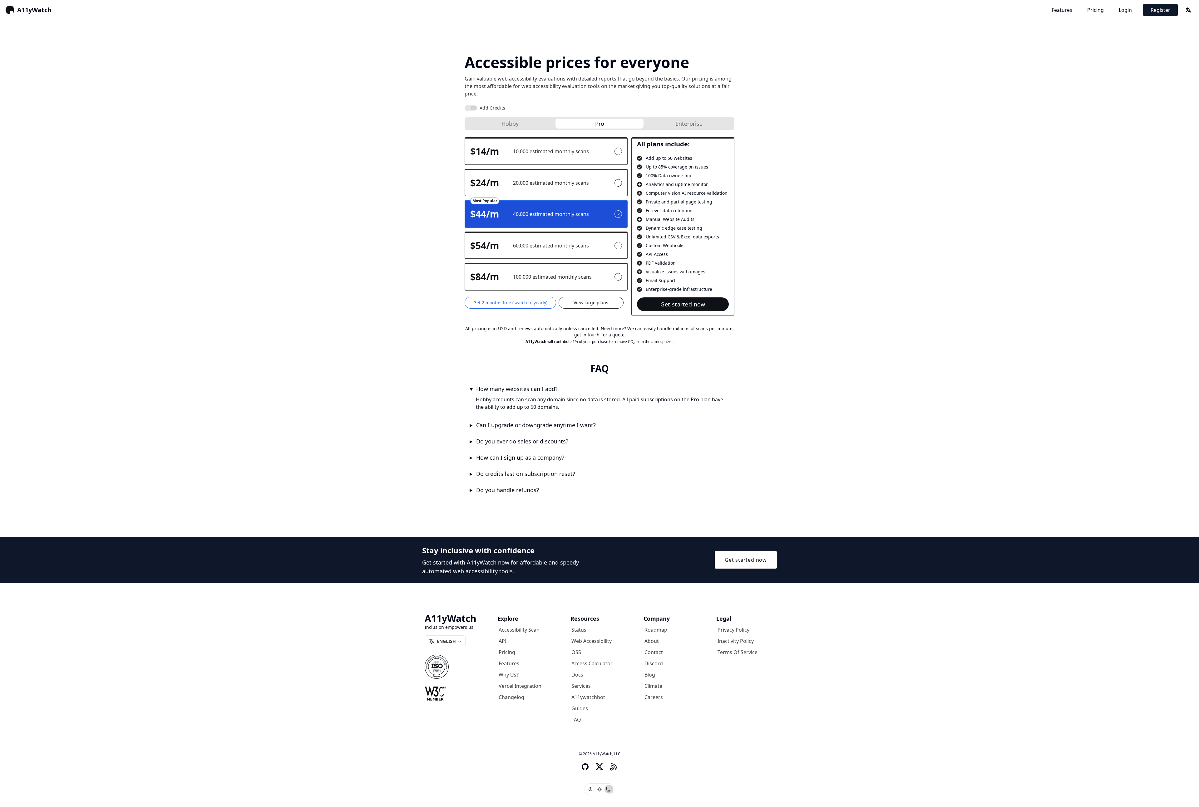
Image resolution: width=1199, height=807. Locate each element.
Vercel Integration (520, 685)
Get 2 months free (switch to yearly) (510, 303)
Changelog (511, 697)
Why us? (509, 674)
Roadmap (655, 629)
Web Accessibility (591, 641)
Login (1125, 10)
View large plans (591, 303)
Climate (653, 685)
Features (1062, 10)
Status (578, 629)
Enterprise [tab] (689, 123)
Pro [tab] (599, 123)
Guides (579, 708)
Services (581, 685)
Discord (653, 663)
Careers (653, 697)
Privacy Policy (733, 629)
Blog (649, 674)
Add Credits (493, 108)
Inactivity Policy (736, 641)
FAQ (576, 719)
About (651, 641)
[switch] (471, 107)
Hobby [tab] (510, 123)
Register (1160, 10)
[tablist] (599, 123)
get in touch (587, 335)
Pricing (1095, 10)
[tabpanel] (599, 226)
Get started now (682, 304)
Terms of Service (737, 652)
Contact (653, 652)
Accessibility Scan (519, 629)
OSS (576, 652)
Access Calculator (592, 663)
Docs (577, 674)
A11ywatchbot (588, 697)
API (502, 641)
